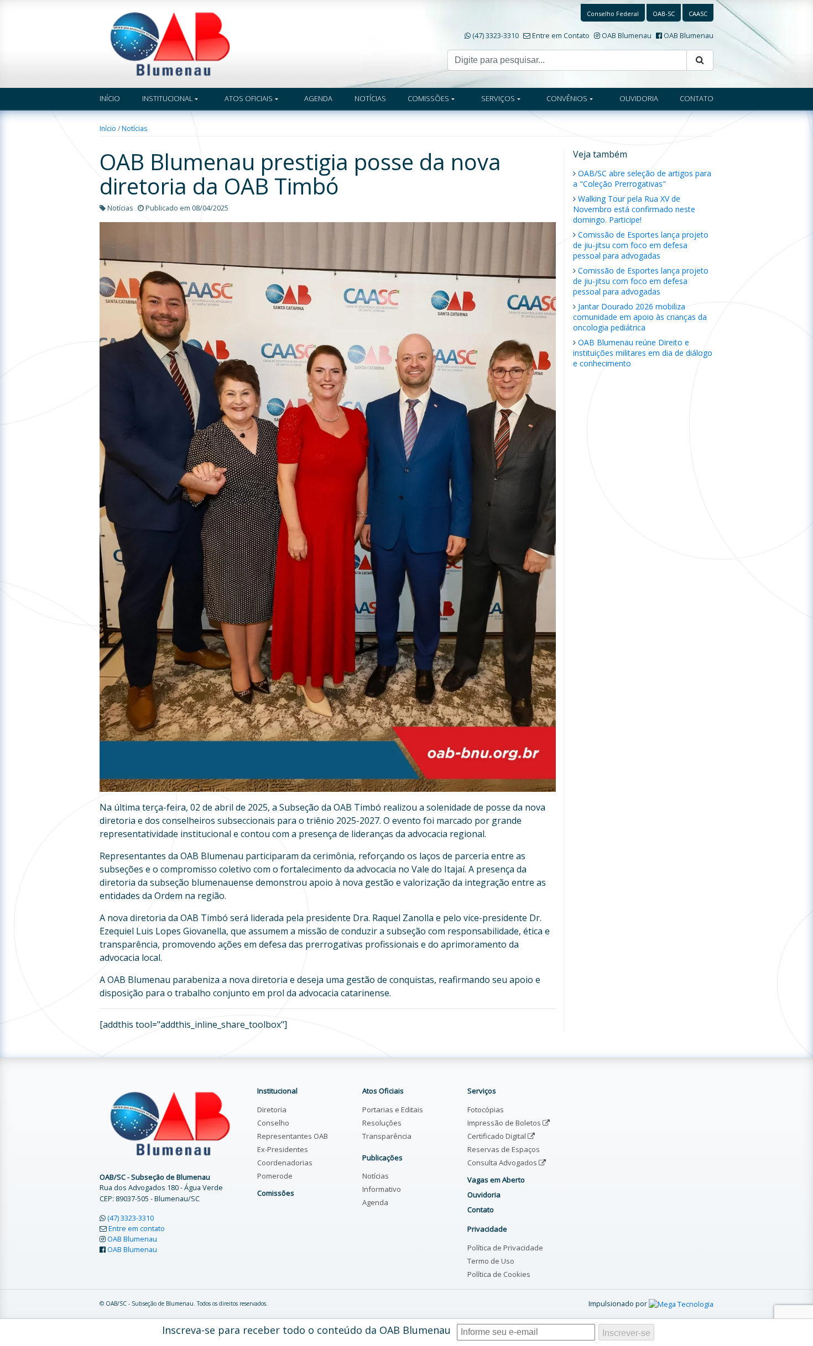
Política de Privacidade (505, 1248)
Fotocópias (485, 1109)
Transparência (386, 1136)
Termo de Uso (490, 1261)
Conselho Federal (613, 13)
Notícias (134, 128)
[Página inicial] (170, 43)
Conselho (273, 1123)
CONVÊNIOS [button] (566, 98)
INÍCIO (110, 98)
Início (108, 128)
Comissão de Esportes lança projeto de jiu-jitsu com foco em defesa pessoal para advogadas (640, 245)
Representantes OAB (292, 1136)
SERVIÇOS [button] (498, 98)
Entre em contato (136, 1228)
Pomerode (275, 1176)
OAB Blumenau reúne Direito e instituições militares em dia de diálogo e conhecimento (642, 353)
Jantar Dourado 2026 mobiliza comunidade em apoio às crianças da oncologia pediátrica (640, 317)
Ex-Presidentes (282, 1149)
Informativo (381, 1189)
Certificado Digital (497, 1136)
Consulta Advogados (503, 1163)
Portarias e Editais (392, 1109)
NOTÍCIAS (370, 98)
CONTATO (696, 98)
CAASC (698, 13)
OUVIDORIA (638, 98)
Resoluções (382, 1123)
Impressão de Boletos (505, 1123)
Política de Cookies (498, 1274)
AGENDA (318, 98)
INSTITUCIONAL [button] (167, 98)
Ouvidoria (484, 1195)
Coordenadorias (284, 1163)
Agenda (375, 1202)
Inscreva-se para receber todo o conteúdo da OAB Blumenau (306, 1330)
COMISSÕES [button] (428, 98)
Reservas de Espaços (503, 1149)
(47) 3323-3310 (495, 35)
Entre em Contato (561, 35)
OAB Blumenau (627, 35)
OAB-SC (664, 13)
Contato (480, 1209)
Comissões (275, 1193)
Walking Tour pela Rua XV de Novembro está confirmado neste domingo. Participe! (634, 209)
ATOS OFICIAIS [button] (249, 98)
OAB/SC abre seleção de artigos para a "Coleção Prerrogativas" (642, 178)
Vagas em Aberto (496, 1180)
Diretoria (271, 1109)
